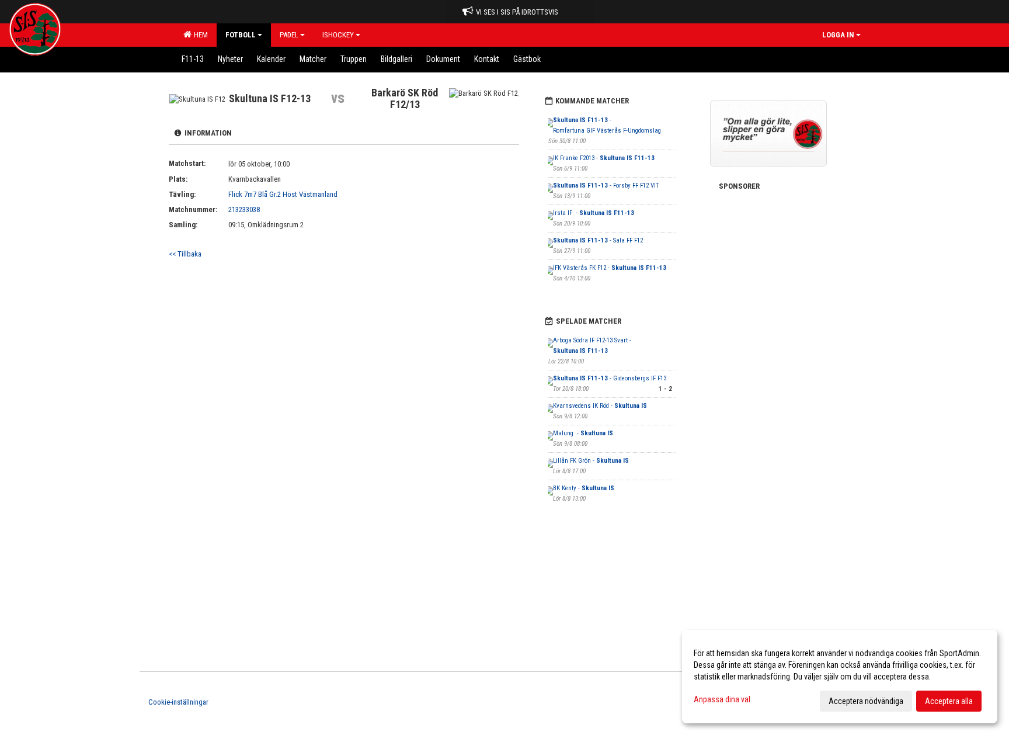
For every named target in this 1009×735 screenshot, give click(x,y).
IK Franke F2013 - (604, 158)
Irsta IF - (593, 213)
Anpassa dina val (722, 699)
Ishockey (338, 34)
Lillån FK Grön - (591, 460)
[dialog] (839, 676)
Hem (199, 34)
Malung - (583, 433)
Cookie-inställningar (178, 702)
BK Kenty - (583, 488)
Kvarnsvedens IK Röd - (600, 406)
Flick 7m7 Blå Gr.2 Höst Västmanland (283, 194)
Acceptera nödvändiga (866, 701)
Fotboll (240, 34)
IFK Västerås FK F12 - (609, 268)
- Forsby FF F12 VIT (606, 185)
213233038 (244, 209)
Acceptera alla (949, 701)
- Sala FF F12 (598, 240)
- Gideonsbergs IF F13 (609, 378)
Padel (289, 34)
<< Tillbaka (185, 253)
